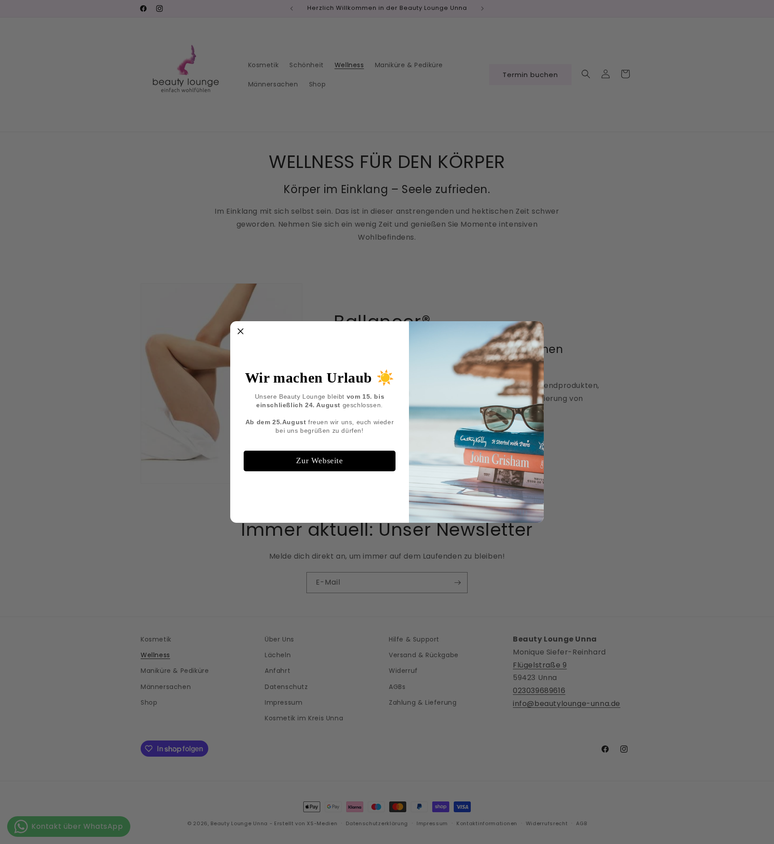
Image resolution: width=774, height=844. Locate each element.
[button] (240, 331)
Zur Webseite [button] (319, 460)
